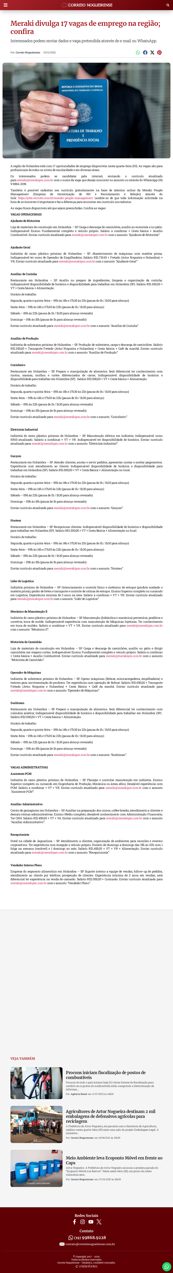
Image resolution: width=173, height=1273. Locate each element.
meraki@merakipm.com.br (35, 180)
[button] (5, 5)
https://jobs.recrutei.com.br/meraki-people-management (55, 198)
